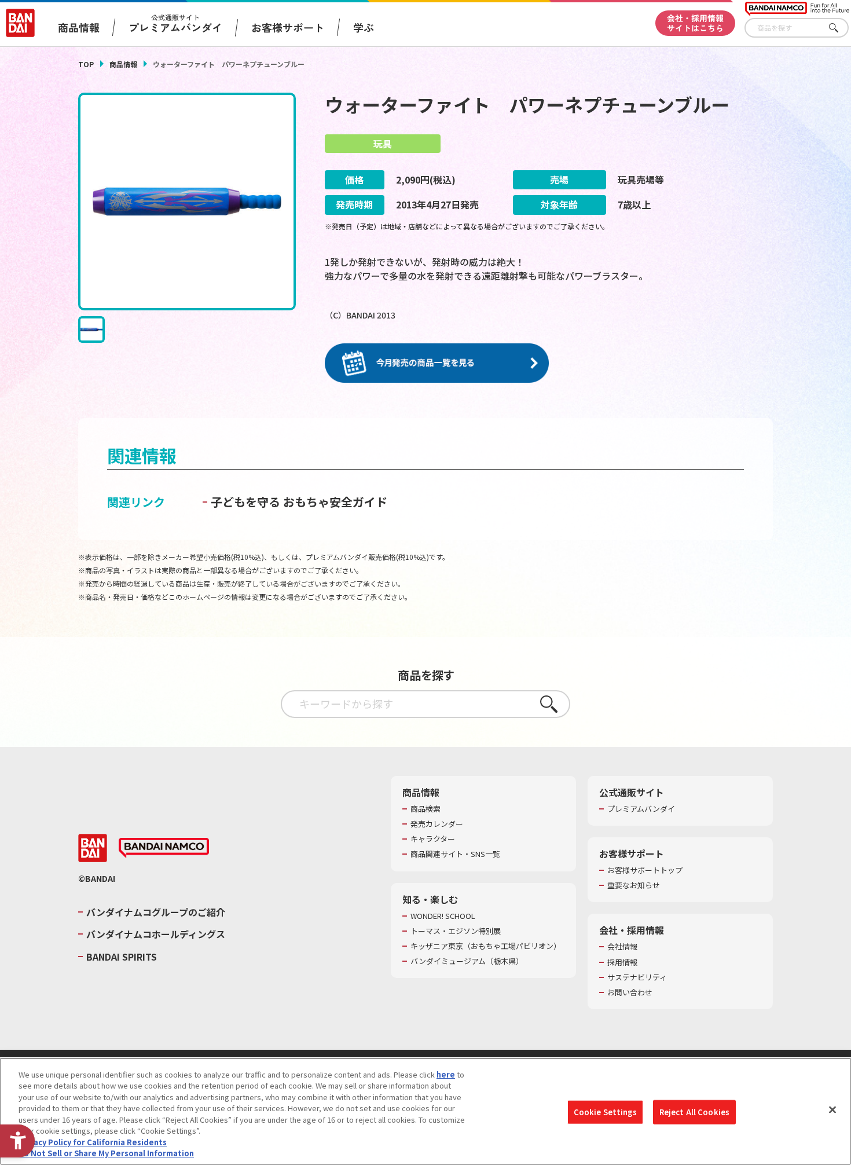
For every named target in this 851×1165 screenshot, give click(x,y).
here (445, 1074)
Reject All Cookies (694, 1112)
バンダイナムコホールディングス (155, 934)
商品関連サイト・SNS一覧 (455, 854)
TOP (86, 64)
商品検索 (425, 809)
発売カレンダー (436, 824)
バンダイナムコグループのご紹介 (155, 912)
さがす (840, 28)
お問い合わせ (629, 992)
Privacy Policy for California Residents (93, 1142)
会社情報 (622, 946)
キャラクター (432, 839)
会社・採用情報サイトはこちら (695, 23)
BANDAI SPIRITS (121, 956)
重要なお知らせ (633, 885)
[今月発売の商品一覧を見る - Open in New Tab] (437, 363)
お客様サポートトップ (645, 870)
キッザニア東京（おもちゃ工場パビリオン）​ (485, 946)
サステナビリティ (637, 977)
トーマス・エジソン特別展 (455, 931)
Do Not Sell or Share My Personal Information (106, 1153)
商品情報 (123, 64)
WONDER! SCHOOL (442, 916)
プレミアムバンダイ (641, 809)
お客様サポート (287, 27)
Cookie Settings (605, 1112)
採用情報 (622, 962)
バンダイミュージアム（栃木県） (466, 961)
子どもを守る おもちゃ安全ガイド (299, 501)
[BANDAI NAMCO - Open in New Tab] (164, 848)
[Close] (832, 1109)
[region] (425, 1111)
